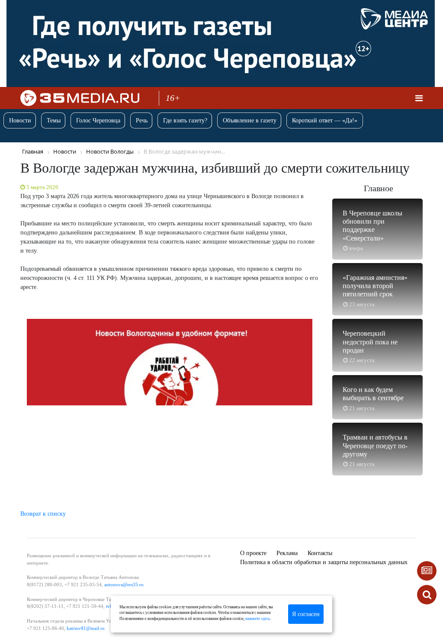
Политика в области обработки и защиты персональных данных (324, 562)
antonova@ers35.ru (124, 584)
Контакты (320, 553)
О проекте (253, 553)
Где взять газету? (185, 120)
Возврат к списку (43, 514)
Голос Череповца (98, 120)
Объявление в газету (249, 120)
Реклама (287, 553)
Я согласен (306, 614)
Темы (54, 120)
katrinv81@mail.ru (86, 628)
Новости (20, 120)
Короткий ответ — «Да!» (324, 120)
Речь (142, 120)
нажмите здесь (257, 619)
